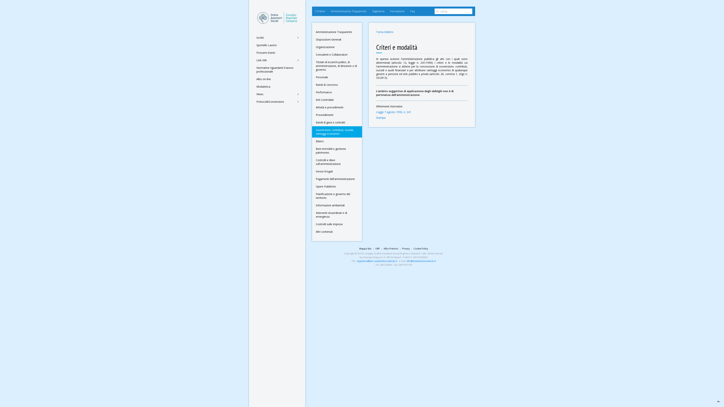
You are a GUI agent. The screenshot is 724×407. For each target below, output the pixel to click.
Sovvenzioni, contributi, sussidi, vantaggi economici (335, 131)
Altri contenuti (324, 231)
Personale (322, 77)
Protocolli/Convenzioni (270, 101)
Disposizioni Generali (328, 39)
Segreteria (378, 11)
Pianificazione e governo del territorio (333, 196)
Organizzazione (325, 47)
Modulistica (263, 86)
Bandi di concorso (327, 84)
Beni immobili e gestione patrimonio (331, 150)
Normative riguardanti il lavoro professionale (275, 69)
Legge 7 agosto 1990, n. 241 (393, 112)
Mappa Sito (365, 248)
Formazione (397, 11)
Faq (412, 11)
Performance (324, 92)
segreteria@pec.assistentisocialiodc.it (377, 261)
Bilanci (320, 141)
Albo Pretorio (391, 248)
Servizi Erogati (324, 171)
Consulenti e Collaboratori (331, 54)
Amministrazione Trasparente (349, 11)
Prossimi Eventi (265, 52)
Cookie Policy (421, 248)
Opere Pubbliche (326, 186)
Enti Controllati (325, 100)
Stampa (381, 117)
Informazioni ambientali (330, 205)
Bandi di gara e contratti (330, 122)
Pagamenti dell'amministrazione (335, 179)
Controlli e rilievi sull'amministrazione (328, 162)
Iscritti (260, 37)
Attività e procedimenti (329, 107)
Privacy (406, 248)
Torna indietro (384, 32)
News (259, 94)
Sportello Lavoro (266, 45)
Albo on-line (263, 79)
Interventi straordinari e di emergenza (331, 214)
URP (377, 248)
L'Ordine (320, 11)
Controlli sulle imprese (329, 224)
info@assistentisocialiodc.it (421, 261)
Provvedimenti (324, 115)
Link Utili (261, 60)
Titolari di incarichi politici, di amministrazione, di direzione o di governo (336, 65)
